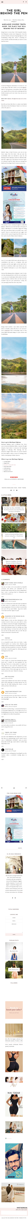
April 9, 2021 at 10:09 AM (11, 706)
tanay (20, 487)
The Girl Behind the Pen (14, 12)
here (21, 892)
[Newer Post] (1, 788)
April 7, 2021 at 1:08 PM (10, 584)
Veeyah (7, 638)
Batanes (24, 87)
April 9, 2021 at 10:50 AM (7, 723)
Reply (2, 596)
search (20, 848)
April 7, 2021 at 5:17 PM (10, 618)
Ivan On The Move (11, 704)
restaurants (7, 330)
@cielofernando (23, 1210)
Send (14, 934)
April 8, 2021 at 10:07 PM (11, 693)
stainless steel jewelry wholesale (13, 1042)
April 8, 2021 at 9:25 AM (7, 678)
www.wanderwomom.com (13, 599)
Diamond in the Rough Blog (14, 616)
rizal (15, 487)
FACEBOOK (14, 479)
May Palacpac (9, 676)
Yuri (6, 656)
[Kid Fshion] (8, 1138)
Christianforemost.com (13, 691)
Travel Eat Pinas (11, 732)
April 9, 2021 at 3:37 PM (10, 734)
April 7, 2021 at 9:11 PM (6, 640)
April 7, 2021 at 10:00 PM (11, 658)
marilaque (10, 487)
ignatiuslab (9, 749)
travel (24, 487)
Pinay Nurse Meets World (14, 582)
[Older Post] (26, 788)
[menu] (2, 2)
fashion (4, 487)
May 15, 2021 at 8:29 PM (10, 751)
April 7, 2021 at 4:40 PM (10, 601)
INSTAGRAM (20, 479)
